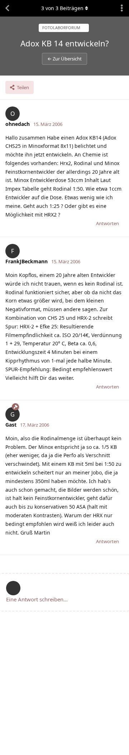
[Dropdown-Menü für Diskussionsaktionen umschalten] (122, 8)
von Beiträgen (62, 8)
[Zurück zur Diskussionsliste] (7, 8)
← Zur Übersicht (64, 58)
